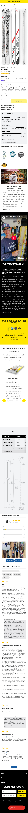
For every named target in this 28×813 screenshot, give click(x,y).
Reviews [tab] (7, 566)
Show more (14, 766)
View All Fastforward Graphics (9, 142)
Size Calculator (12, 84)
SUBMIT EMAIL (21, 791)
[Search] (5, 5)
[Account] (23, 5)
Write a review (18, 560)
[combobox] (3, 795)
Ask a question (10, 560)
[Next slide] (25, 337)
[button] (14, 527)
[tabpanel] (14, 669)
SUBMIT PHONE (21, 795)
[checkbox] (6, 577)
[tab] (17, 566)
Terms (16, 801)
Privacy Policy (13, 801)
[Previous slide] (2, 337)
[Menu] (1, 5)
